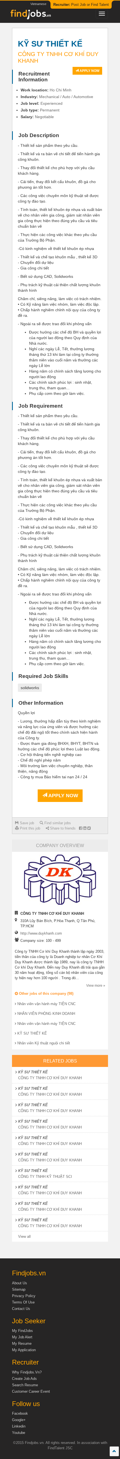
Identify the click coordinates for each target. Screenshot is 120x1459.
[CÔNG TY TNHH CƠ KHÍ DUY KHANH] (60, 880)
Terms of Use (23, 1302)
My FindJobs (22, 1331)
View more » (95, 986)
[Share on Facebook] (80, 828)
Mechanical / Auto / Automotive (66, 96)
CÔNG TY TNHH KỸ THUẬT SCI (45, 1177)
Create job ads (24, 1379)
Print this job (29, 828)
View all (24, 1236)
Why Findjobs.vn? (27, 1372)
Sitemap (18, 1289)
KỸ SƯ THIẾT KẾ (32, 1033)
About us (19, 1283)
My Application (24, 1350)
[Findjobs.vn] (30, 16)
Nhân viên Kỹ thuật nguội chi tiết (43, 1043)
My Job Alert (22, 1337)
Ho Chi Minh (60, 90)
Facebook (20, 1413)
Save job (26, 823)
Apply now (89, 71)
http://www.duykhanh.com (41, 933)
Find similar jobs (57, 823)
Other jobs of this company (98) (45, 993)
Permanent (49, 110)
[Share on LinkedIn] (84, 828)
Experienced (51, 103)
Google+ (19, 1420)
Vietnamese (38, 4)
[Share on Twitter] (88, 828)
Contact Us (21, 1309)
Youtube (18, 1433)
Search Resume (25, 1385)
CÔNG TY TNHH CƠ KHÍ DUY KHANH (50, 1078)
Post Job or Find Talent (81, 5)
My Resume (22, 1343)
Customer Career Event (31, 1391)
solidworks (30, 687)
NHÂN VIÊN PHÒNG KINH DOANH (46, 1013)
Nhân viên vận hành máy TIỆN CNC (46, 1004)
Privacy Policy (23, 1296)
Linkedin (18, 1426)
